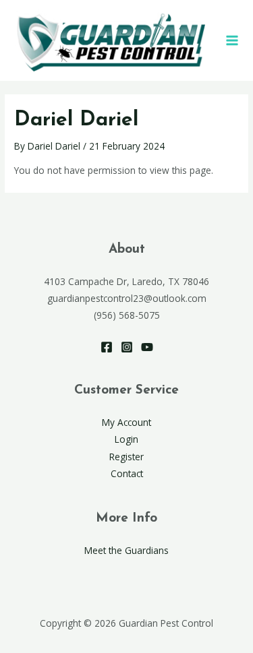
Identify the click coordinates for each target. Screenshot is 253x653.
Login (126, 439)
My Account (126, 422)
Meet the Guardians (126, 550)
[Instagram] (127, 347)
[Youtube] (147, 347)
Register (126, 456)
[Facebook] (107, 347)
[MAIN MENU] (232, 40)
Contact (127, 473)
